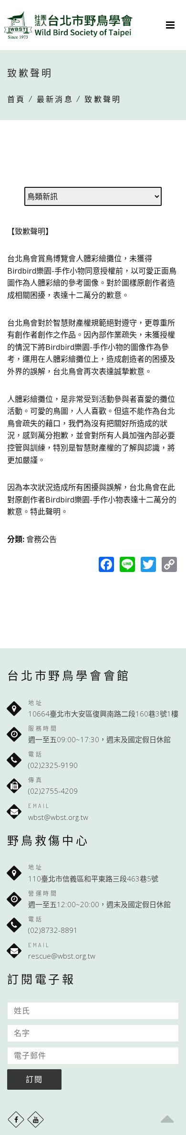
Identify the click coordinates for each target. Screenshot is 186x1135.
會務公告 (41, 539)
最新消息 (55, 99)
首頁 (16, 99)
